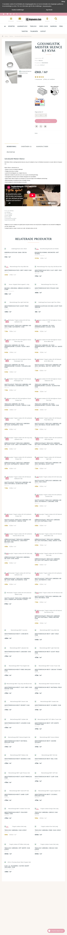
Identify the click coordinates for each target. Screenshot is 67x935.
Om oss (5, 916)
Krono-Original (39, 255)
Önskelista (28, 918)
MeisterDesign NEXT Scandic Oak (48, 705)
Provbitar (11, 152)
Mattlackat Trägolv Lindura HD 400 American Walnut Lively (18, 598)
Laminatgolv (22, 26)
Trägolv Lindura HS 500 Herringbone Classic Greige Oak (17, 404)
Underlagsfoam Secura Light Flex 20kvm (48, 306)
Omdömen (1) (26, 146)
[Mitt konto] (4, 14)
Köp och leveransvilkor (9, 918)
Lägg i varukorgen (46, 121)
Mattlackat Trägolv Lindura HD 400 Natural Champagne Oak (18, 385)
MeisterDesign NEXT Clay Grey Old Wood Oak (18, 688)
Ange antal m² (39, 112)
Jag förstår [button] (49, 9)
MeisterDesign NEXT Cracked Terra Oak (16, 813)
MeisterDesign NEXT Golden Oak (17, 723)
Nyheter (11, 26)
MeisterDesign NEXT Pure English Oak (18, 670)
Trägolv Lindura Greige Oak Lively (46, 813)
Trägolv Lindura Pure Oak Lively (48, 830)
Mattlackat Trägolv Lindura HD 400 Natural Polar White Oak (48, 424)
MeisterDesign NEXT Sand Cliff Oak (17, 795)
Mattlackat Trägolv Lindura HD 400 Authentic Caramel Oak (48, 500)
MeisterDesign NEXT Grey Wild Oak (47, 634)
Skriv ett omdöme (49, 79)
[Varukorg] (10, 14)
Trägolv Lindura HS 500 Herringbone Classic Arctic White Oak (48, 346)
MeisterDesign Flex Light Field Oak (17, 306)
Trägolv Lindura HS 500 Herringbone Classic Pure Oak (47, 404)
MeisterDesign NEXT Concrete (16, 634)
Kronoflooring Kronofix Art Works (47, 253)
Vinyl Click (43, 26)
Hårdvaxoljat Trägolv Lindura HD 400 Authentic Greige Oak (17, 463)
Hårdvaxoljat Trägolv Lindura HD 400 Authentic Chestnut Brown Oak (17, 541)
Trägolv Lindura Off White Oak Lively (17, 848)
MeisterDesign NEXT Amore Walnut (45, 741)
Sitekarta (6, 923)
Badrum (53, 26)
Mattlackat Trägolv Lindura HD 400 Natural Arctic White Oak (48, 365)
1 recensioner (38, 79)
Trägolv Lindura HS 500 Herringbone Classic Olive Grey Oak (17, 346)
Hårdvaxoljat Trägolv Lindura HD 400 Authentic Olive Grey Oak (48, 443)
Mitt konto (28, 914)
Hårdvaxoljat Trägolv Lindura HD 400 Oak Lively (17, 557)
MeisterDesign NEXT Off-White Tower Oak (47, 723)
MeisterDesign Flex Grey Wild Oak (18, 270)
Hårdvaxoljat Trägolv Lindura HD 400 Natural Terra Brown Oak (47, 617)
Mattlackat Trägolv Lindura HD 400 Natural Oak (48, 597)
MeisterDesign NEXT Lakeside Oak (18, 651)
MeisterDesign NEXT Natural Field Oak (48, 688)
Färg (61, 26)
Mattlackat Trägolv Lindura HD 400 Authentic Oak (48, 579)
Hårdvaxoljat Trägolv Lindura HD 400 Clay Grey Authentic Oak (18, 443)
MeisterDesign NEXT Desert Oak (17, 705)
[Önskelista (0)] (7, 14)
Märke (6, 36)
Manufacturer (42, 146)
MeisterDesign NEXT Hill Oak (46, 759)
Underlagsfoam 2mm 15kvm (16, 252)
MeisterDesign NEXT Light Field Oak (47, 652)
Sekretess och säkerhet (9, 920)
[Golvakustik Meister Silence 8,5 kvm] (18, 55)
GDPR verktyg (7, 911)
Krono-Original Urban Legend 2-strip (18, 288)
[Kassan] (13, 14)
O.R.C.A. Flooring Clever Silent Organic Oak (17, 866)
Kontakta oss (29, 911)
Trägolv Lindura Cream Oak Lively (46, 848)
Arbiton (37, 309)
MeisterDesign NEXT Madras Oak (18, 759)
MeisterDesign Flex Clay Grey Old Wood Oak (48, 270)
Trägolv (33, 26)
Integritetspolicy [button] (47, 6)
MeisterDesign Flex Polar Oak (47, 288)
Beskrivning (11, 146)
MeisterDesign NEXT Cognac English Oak (46, 795)
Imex (6, 254)
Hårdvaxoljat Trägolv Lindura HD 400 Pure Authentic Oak (17, 579)
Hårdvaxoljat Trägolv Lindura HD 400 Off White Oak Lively (47, 559)
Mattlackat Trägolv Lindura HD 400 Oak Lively (48, 481)
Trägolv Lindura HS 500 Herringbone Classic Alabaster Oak (47, 386)
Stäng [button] (63, 1)
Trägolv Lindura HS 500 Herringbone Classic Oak (45, 326)
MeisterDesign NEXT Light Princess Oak (18, 777)
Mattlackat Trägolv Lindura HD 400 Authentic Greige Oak (18, 520)
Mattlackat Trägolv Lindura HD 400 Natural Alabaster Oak (18, 483)
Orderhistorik (29, 916)
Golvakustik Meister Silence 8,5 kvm (23, 36)
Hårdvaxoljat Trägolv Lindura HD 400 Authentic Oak (17, 424)
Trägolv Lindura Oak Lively (16, 830)
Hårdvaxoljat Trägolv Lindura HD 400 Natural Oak (47, 520)
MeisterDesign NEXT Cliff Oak (46, 776)
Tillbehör (34, 31)
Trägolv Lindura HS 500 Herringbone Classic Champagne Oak (18, 366)
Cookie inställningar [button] (18, 9)
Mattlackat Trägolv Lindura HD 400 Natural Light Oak (48, 463)
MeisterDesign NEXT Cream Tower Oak (48, 670)
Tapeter (25, 31)
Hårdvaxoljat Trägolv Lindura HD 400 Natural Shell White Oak (48, 540)
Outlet (43, 31)
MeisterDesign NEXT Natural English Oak (16, 741)
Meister (11, 36)
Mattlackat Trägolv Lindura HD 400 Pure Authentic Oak (18, 326)
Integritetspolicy (8, 914)
